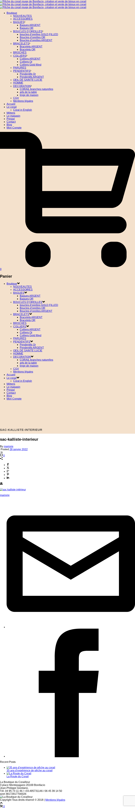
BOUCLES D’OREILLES (27, 31)
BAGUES (18, 22)
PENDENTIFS (21, 71)
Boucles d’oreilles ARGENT (36, 40)
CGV (16, 98)
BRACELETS (21, 43)
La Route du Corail (18, 776)
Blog (9, 124)
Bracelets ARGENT (31, 46)
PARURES (19, 67)
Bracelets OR (27, 49)
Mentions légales (23, 101)
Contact (11, 121)
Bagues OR (26, 28)
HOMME (18, 82)
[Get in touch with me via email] (71, 627)
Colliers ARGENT (30, 58)
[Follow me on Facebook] (71, 756)
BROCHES (20, 52)
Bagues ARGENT (30, 25)
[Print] (1, 484)
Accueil (11, 104)
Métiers (11, 112)
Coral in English (22, 109)
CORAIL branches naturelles (36, 89)
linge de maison (29, 95)
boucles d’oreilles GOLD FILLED (39, 34)
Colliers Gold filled (30, 64)
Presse (11, 118)
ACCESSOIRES (23, 18)
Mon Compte (14, 127)
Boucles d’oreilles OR (32, 37)
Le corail (12, 107)
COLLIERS (19, 55)
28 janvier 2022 (19, 449)
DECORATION (22, 86)
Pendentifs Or (28, 74)
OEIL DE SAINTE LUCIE (27, 79)
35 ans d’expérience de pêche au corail (30, 770)
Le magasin (13, 115)
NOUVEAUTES (22, 16)
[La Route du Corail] (19, 773)
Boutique (12, 13)
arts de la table (28, 92)
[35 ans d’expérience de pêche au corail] (31, 767)
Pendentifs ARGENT (32, 77)
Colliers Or (26, 61)
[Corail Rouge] (43, 4)
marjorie (8, 446)
